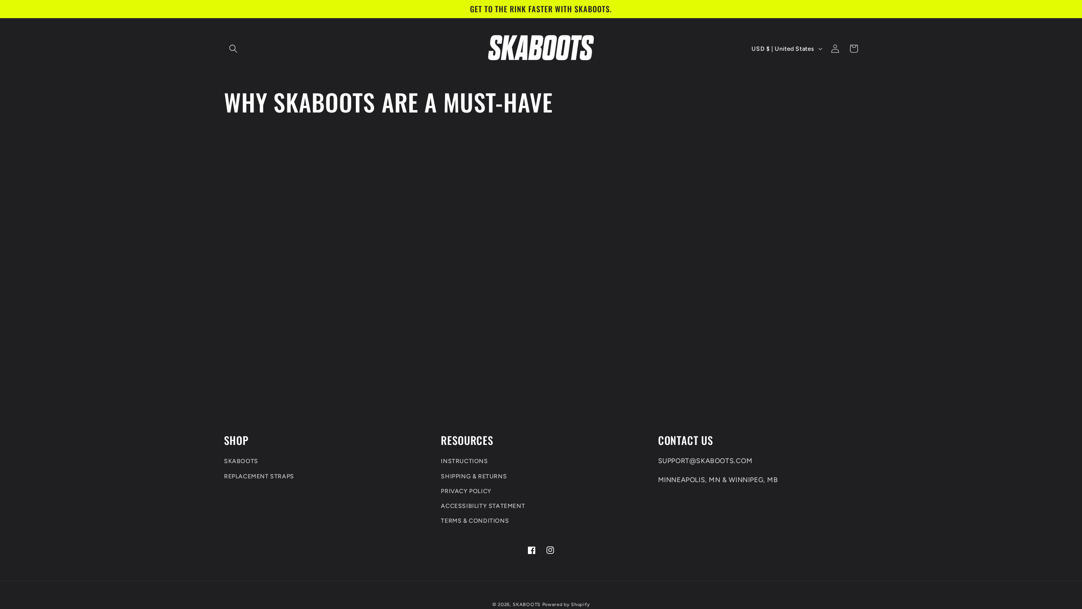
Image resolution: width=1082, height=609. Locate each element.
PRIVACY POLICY (466, 491)
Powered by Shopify (566, 604)
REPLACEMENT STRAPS (259, 476)
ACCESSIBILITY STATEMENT (483, 506)
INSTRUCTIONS (464, 461)
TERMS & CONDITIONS (475, 520)
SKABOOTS (241, 461)
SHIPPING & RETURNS (474, 476)
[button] (233, 48)
